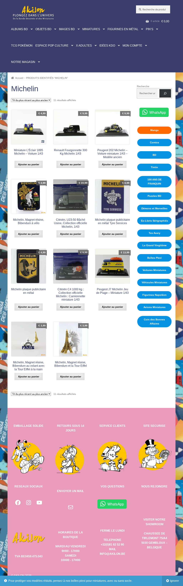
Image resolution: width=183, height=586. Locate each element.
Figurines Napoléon (154, 294)
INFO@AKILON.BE (112, 553)
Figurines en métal (123, 29)
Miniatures (91, 29)
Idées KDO (107, 45)
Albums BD (19, 29)
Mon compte (132, 45)
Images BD (67, 29)
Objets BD (43, 29)
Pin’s (149, 29)
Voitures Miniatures (154, 270)
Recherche (143, 86)
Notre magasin (23, 61)
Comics (154, 142)
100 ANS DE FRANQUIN (154, 181)
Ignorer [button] (174, 580)
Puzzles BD (154, 196)
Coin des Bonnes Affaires (154, 321)
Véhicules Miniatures (154, 282)
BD (154, 154)
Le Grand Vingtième (154, 245)
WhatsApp (157, 112)
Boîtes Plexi (154, 257)
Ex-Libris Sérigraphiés (154, 220)
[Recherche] (165, 93)
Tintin (154, 167)
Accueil (19, 77)
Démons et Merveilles (154, 208)
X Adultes (84, 45)
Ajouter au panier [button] (28, 164)
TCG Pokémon (22, 45)
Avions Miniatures (154, 307)
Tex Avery (154, 233)
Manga (154, 130)
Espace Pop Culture (51, 45)
